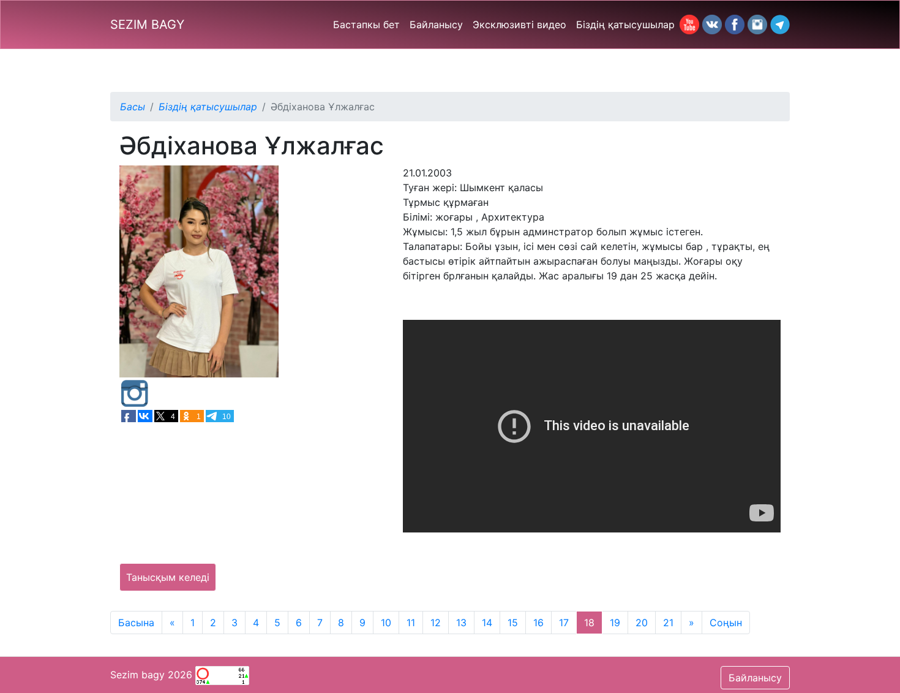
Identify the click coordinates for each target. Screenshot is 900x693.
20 (642, 622)
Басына (136, 622)
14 (487, 622)
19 (615, 622)
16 (538, 622)
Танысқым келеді (167, 577)
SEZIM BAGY (147, 24)
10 (386, 622)
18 (589, 622)
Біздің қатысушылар (625, 24)
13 (461, 622)
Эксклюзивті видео (519, 24)
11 (411, 622)
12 (435, 622)
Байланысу (436, 24)
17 (564, 622)
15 (513, 622)
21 (668, 622)
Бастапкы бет (366, 24)
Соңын (726, 622)
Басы (132, 106)
